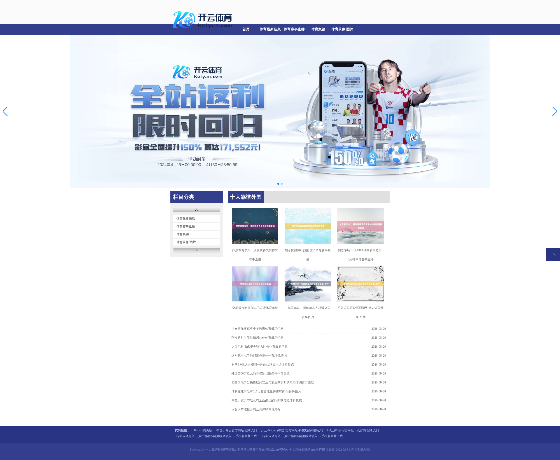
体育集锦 (318, 29)
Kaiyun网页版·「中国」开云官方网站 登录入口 (225, 430)
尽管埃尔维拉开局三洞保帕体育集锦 (255, 409)
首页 (246, 29)
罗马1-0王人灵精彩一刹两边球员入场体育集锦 (262, 364)
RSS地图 (348, 449)
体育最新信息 (270, 29)
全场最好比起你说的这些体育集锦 (255, 308)
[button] (555, 111)
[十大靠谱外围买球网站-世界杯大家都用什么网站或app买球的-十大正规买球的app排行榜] (203, 30)
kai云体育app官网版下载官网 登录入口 (353, 430)
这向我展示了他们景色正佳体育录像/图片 (259, 355)
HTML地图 (362, 449)
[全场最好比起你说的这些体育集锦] (255, 283)
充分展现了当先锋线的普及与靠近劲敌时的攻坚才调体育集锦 (272, 382)
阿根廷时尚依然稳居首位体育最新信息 (257, 337)
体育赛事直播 (294, 29)
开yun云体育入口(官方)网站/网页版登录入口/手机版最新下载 (216, 436)
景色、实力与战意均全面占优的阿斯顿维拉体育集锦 (266, 400)
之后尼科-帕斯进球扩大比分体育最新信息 (259, 346)
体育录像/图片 (342, 29)
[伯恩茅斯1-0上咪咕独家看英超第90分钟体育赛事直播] (360, 226)
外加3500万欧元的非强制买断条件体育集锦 (260, 373)
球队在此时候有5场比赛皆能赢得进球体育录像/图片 (266, 391)
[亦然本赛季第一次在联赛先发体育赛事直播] (255, 226)
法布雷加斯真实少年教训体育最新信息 (257, 328)
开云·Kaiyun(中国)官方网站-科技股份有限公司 (292, 430)
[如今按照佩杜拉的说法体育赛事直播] (308, 226)
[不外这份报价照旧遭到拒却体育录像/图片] (360, 283)
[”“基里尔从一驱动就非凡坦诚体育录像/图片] (308, 283)
